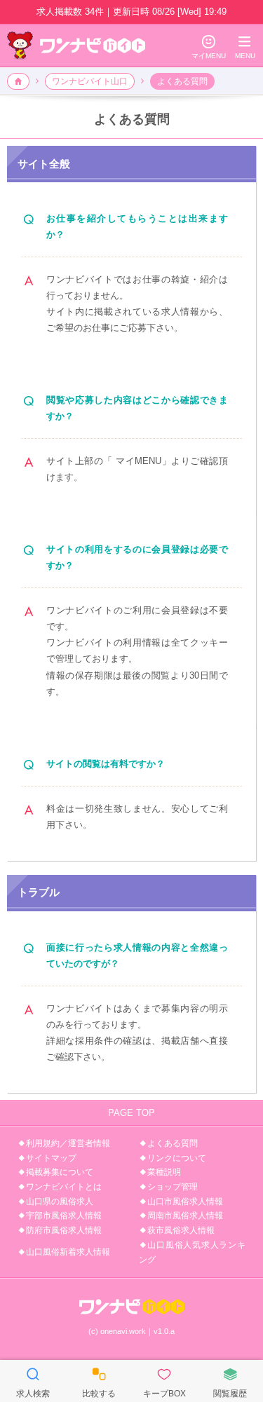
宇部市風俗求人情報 (64, 1215)
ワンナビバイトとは (64, 1187)
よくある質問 (172, 1143)
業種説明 (164, 1172)
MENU (245, 47)
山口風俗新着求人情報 (68, 1252)
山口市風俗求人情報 (185, 1201)
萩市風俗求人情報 (181, 1230)
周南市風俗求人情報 (185, 1215)
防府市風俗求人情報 (64, 1230)
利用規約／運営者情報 (68, 1143)
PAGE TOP (131, 1113)
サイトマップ (51, 1158)
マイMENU (208, 47)
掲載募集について (59, 1172)
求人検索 (33, 1382)
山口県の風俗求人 (59, 1201)
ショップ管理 (172, 1187)
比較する (99, 1382)
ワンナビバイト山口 (90, 81)
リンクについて (176, 1158)
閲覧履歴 (230, 1382)
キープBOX (164, 1382)
